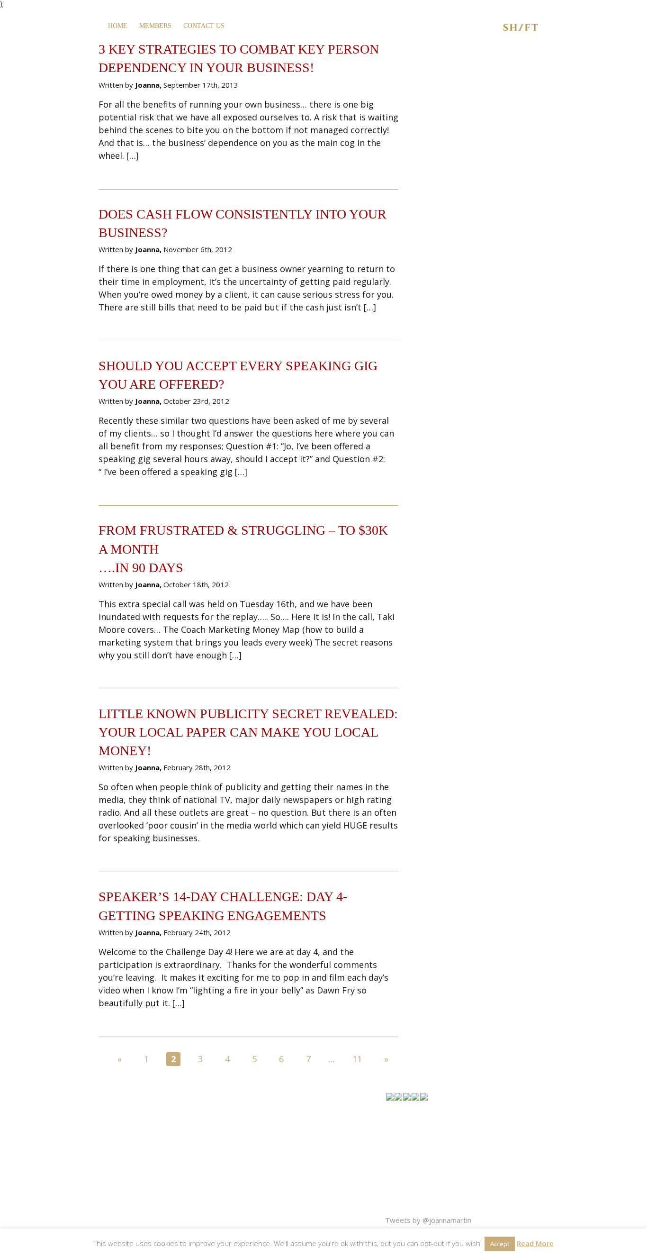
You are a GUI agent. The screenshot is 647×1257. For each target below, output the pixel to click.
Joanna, (149, 85)
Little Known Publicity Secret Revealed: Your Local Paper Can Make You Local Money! (248, 732)
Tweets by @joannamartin (428, 1220)
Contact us (204, 25)
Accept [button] (499, 1243)
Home (117, 25)
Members (155, 25)
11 (357, 1059)
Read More (535, 1243)
